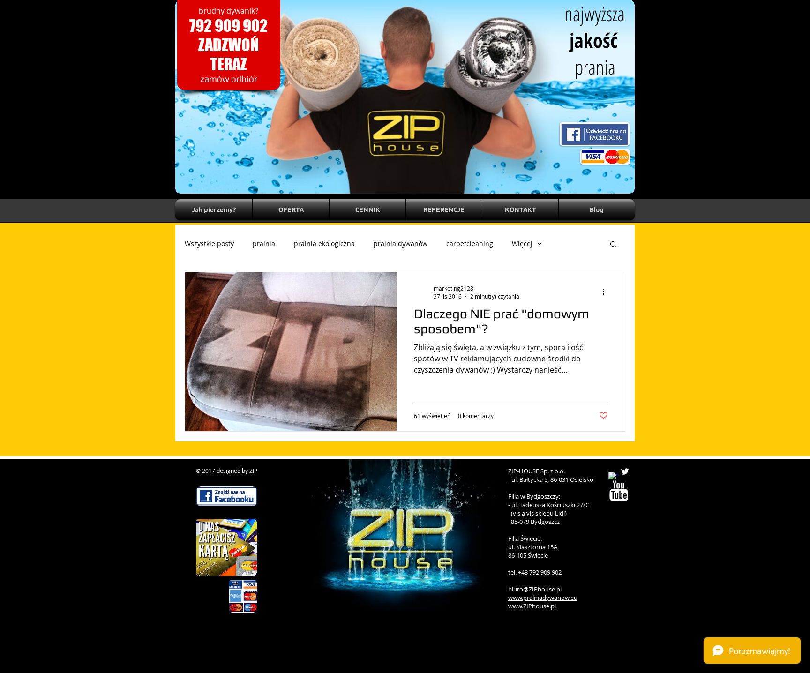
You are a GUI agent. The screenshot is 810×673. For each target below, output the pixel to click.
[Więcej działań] (606, 292)
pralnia (264, 243)
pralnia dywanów (401, 243)
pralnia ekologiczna (324, 243)
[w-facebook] (613, 476)
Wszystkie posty (209, 243)
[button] (613, 245)
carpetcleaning (469, 243)
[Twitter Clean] (625, 471)
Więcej (522, 243)
